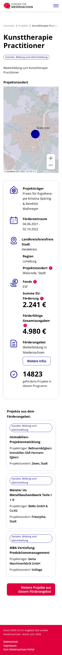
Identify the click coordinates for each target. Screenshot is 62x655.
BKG (23, 171)
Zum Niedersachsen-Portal (18, 649)
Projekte (23, 25)
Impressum (10, 645)
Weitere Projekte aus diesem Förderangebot (34, 589)
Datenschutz (10, 641)
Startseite (8, 25)
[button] (35, 134)
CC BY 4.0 (31, 171)
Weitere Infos (36, 361)
